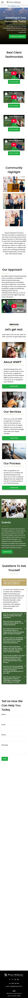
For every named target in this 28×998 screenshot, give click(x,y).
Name (4, 714)
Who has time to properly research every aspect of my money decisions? (13, 623)
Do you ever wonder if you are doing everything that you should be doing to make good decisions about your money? (13, 659)
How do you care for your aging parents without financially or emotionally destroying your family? (12, 679)
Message (5, 745)
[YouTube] (18, 979)
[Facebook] (10, 979)
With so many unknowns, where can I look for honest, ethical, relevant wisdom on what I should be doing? (12, 649)
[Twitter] (12, 979)
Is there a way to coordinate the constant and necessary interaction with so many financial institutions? (13, 640)
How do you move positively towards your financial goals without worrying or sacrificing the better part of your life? (13, 669)
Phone (4, 735)
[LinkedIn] (15, 979)
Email (3, 725)
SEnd (4, 759)
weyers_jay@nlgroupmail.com (14, 986)
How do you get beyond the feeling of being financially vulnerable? (13, 615)
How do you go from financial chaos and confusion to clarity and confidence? (13, 582)
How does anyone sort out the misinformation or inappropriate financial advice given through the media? (13, 631)
